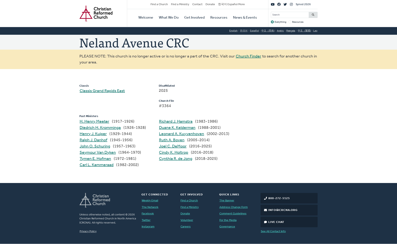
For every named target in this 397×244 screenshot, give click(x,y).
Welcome (145, 18)
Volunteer (187, 220)
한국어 (244, 31)
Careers (186, 226)
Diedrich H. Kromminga (100, 128)
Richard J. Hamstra (176, 122)
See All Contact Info (273, 231)
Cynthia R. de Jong (175, 159)
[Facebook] (279, 4)
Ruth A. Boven (171, 140)
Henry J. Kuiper (93, 134)
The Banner (226, 200)
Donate (210, 4)
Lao (315, 31)
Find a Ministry (180, 4)
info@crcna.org (283, 210)
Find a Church (159, 4)
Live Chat (276, 222)
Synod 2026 (303, 4)
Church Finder (248, 56)
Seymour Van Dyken (98, 153)
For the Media (228, 220)
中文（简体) (267, 31)
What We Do (169, 18)
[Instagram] (291, 4)
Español (254, 31)
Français (290, 31)
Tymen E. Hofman (95, 159)
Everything (280, 22)
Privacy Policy (88, 231)
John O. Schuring (95, 146)
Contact (197, 4)
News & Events (245, 18)
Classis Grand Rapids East (102, 91)
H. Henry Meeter (94, 122)
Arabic (280, 31)
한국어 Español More (231, 4)
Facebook (148, 213)
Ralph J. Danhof (93, 140)
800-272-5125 (279, 198)
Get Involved (194, 18)
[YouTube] (273, 4)
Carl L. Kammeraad (97, 165)
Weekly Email (150, 200)
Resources (218, 18)
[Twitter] (285, 4)
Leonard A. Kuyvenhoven (181, 134)
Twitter (146, 220)
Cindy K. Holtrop (173, 153)
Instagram (148, 226)
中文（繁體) (304, 31)
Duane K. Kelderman (177, 128)
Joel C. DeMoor (173, 146)
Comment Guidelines (232, 213)
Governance (227, 226)
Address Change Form (233, 207)
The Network (150, 207)
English (233, 31)
